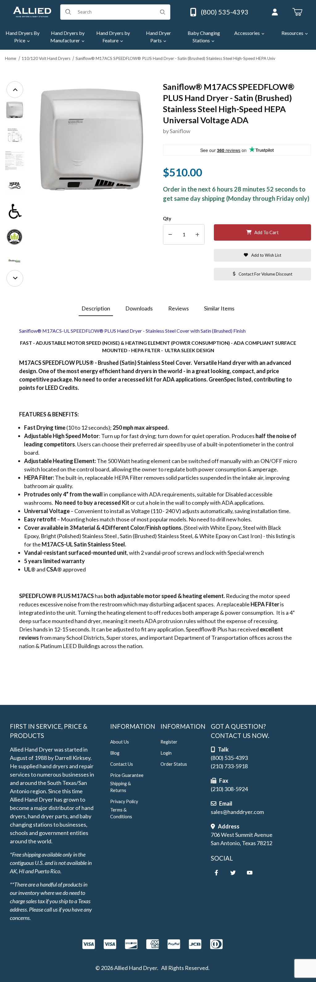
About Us (119, 741)
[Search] (162, 12)
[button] (15, 110)
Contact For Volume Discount (265, 274)
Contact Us (121, 764)
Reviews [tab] (178, 308)
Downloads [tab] (139, 308)
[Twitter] (233, 872)
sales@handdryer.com (237, 811)
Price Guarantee (126, 775)
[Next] (14, 278)
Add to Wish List (266, 255)
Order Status (173, 764)
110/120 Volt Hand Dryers (46, 58)
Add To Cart (266, 232)
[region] (15, 184)
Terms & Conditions (121, 813)
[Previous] (14, 89)
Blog (114, 753)
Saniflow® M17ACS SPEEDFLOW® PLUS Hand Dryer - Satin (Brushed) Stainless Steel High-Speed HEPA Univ (175, 58)
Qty (167, 218)
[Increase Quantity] (197, 235)
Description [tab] (95, 308)
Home (10, 58)
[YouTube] (249, 872)
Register (168, 741)
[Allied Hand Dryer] (32, 11)
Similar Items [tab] (219, 308)
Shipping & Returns (120, 787)
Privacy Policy (124, 801)
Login (166, 753)
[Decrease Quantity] (170, 235)
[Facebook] (216, 872)
